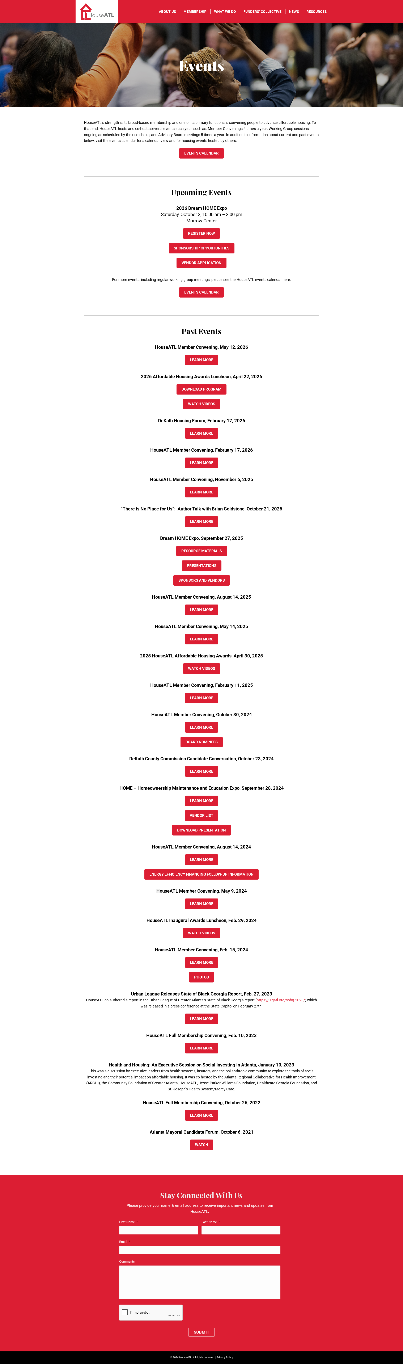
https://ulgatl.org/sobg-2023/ (281, 1000)
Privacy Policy (225, 1357)
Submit (201, 1332)
